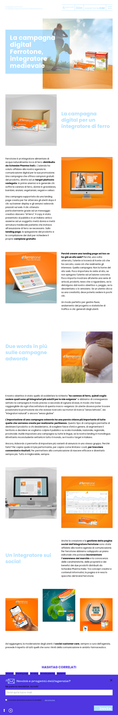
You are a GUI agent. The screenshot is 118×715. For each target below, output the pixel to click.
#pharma (61, 673)
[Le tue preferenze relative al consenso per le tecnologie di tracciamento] (4, 710)
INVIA (105, 709)
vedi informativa (50, 700)
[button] (11, 711)
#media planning (48, 673)
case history (18, 7)
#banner (9, 673)
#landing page (22, 673)
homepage (9, 7)
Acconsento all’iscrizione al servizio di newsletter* (25, 700)
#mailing (34, 673)
